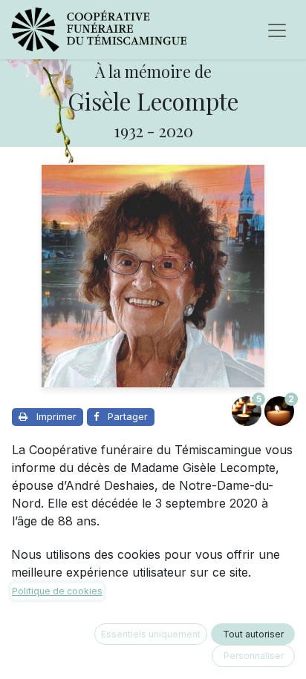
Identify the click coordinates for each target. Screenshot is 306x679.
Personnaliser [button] (254, 655)
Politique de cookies (57, 591)
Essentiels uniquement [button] (151, 634)
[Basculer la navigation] (277, 29)
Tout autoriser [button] (253, 634)
